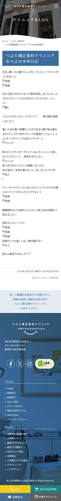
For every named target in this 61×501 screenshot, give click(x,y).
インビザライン (13, 469)
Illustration (13, 414)
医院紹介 (11, 397)
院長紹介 (11, 392)
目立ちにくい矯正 (15, 451)
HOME (10, 388)
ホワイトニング (14, 464)
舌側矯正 (11, 455)
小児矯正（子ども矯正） (18, 460)
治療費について (14, 438)
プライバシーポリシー (17, 419)
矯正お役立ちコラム (16, 410)
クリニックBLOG (50, 277)
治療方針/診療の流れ (17, 433)
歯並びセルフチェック (17, 442)
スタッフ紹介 (13, 401)
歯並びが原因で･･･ (16, 447)
